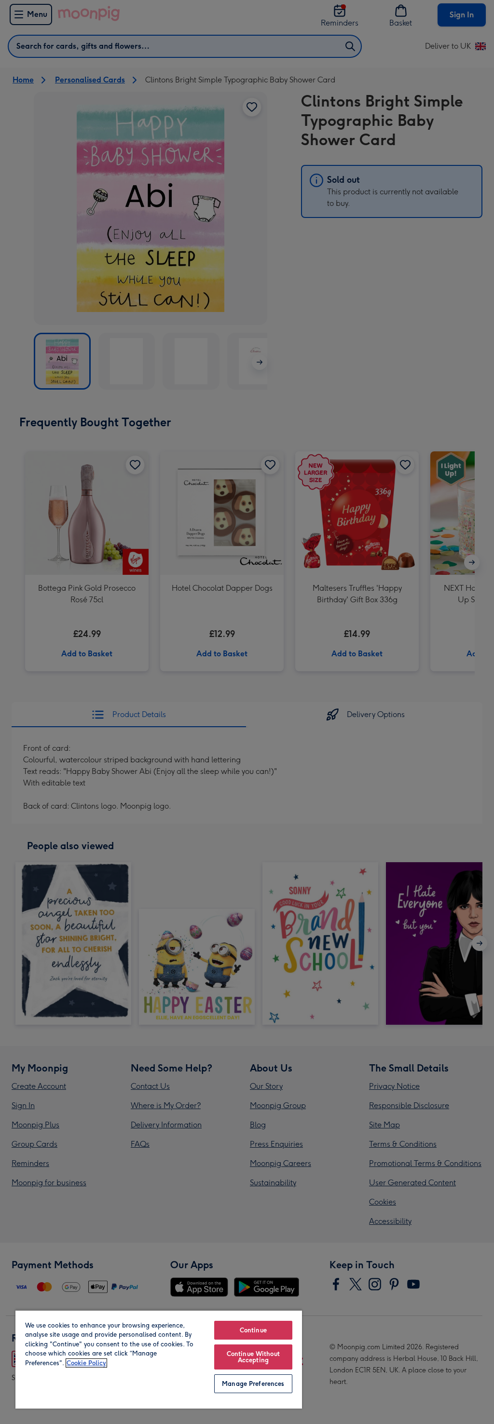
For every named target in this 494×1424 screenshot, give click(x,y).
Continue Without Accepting (253, 1357)
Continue (253, 1330)
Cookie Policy (86, 1363)
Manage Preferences (253, 1383)
